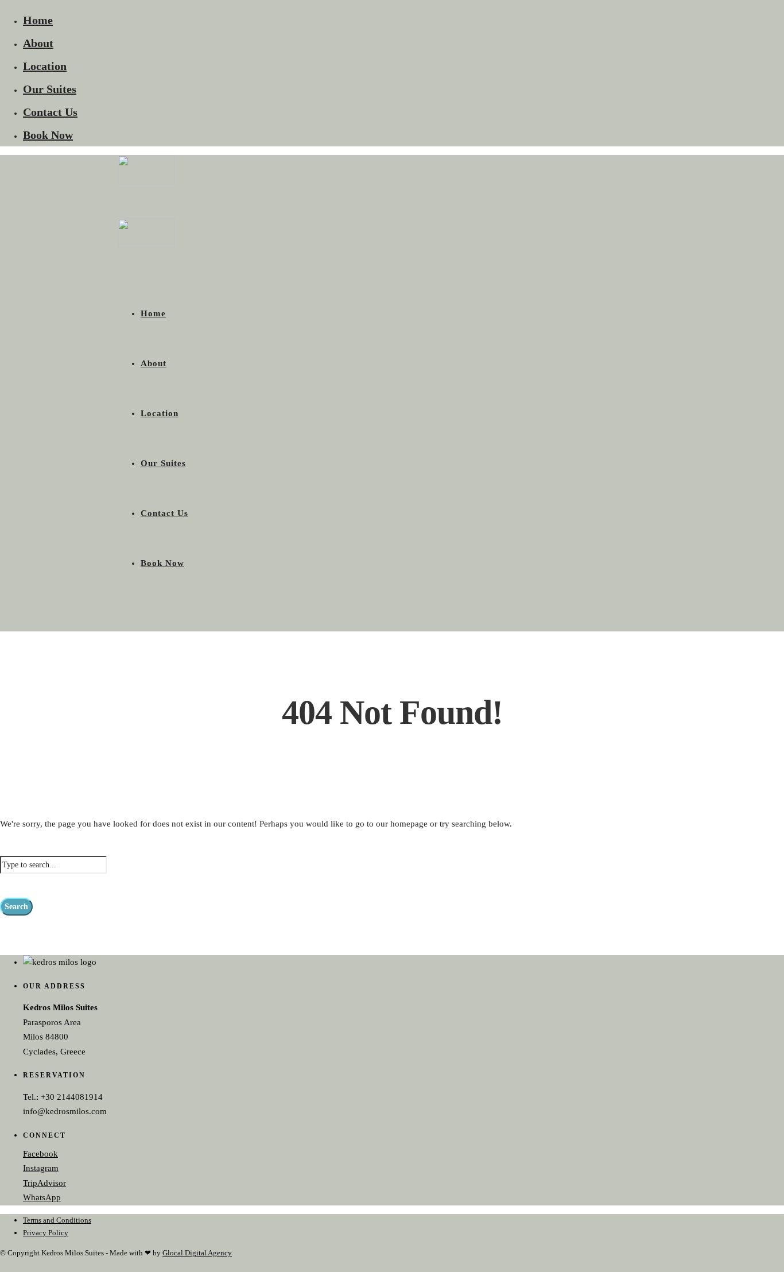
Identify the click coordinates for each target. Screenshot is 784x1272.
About (38, 43)
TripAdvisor (44, 1183)
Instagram (41, 1168)
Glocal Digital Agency (197, 1252)
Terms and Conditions (57, 1220)
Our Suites (49, 89)
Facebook (40, 1153)
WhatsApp (42, 1197)
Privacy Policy (45, 1232)
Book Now (48, 135)
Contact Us (50, 112)
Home (38, 20)
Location (45, 66)
